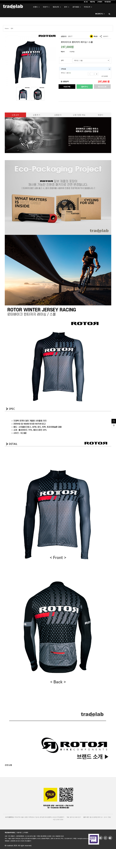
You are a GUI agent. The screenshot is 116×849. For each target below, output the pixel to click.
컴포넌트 (56, 7)
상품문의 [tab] (58, 115)
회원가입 (92, 2)
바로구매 (67, 86)
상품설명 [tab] (15, 115)
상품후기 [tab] (36, 115)
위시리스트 (102, 86)
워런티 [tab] (100, 115)
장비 (66, 7)
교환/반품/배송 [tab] (79, 115)
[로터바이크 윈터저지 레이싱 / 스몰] (30, 60)
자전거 (45, 7)
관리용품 (75, 7)
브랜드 (35, 7)
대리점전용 (107, 2)
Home (6, 28)
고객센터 (99, 2)
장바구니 (84, 86)
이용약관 (18, 832)
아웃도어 (87, 7)
